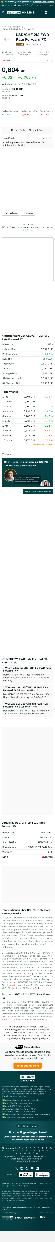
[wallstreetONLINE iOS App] (26, 1176)
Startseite (6, 27)
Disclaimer (26, 1156)
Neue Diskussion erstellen (38, 491)
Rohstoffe (17, 27)
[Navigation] (3, 12)
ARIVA (21, 1186)
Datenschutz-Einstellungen (26, 1158)
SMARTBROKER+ (42, 1114)
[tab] (27, 674)
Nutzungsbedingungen (27, 1161)
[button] (25, 688)
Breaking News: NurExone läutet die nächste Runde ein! (23, 144)
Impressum (10, 1156)
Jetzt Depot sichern (27, 1126)
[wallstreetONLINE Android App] (42, 1176)
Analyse (29, 213)
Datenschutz (41, 1156)
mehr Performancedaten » (43, 445)
